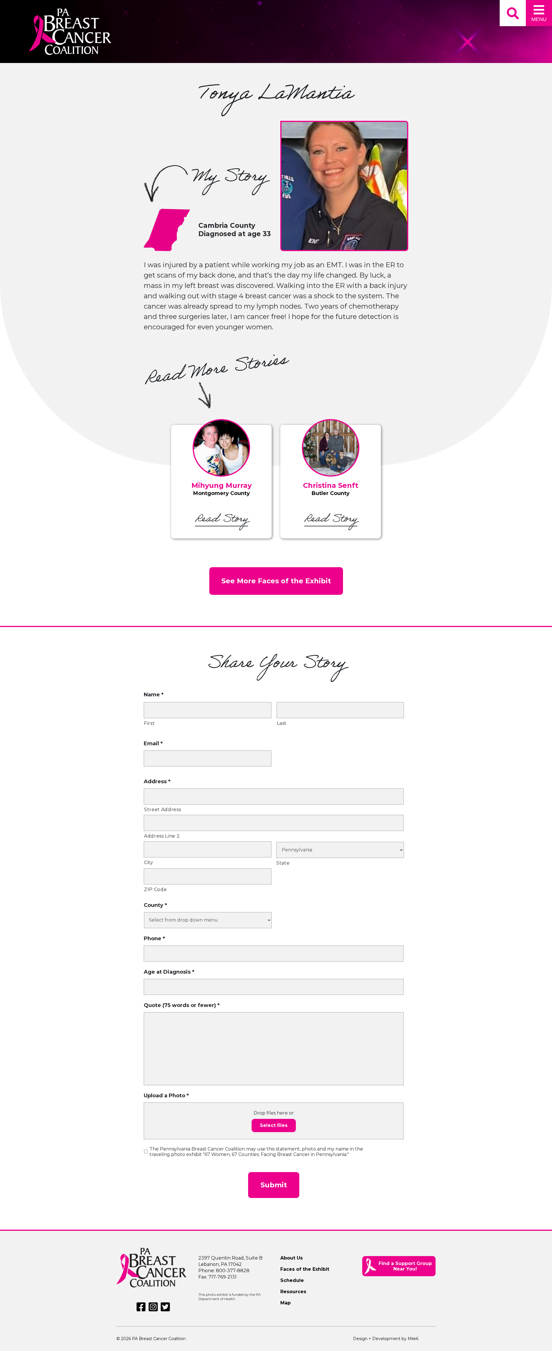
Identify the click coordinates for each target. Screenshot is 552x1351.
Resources (293, 1291)
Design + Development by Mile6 (385, 1338)
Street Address (162, 809)
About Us (291, 1258)
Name (154, 694)
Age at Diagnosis (169, 972)
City (148, 862)
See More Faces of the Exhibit (276, 581)
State (283, 863)
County (155, 905)
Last (282, 723)
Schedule (292, 1280)
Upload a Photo (166, 1095)
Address (157, 781)
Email (153, 743)
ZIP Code (155, 889)
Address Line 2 (162, 836)
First (149, 723)
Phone (154, 938)
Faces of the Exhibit (304, 1269)
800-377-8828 (233, 1270)
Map (285, 1303)
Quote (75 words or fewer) (182, 1005)
